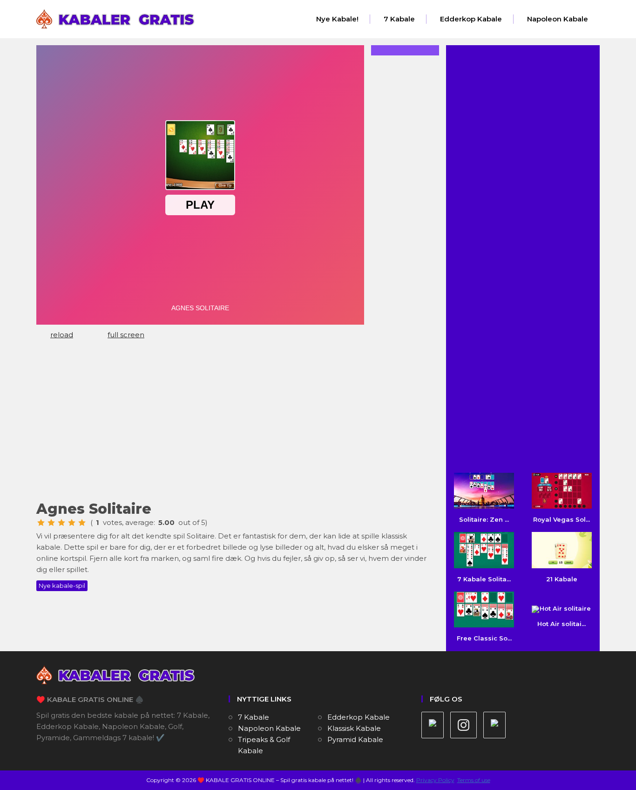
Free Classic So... (484, 638)
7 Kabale (399, 18)
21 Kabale (561, 578)
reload (61, 334)
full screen (126, 334)
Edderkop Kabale (471, 18)
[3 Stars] (61, 522)
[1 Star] (41, 522)
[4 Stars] (71, 522)
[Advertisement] (234, 424)
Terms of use (473, 779)
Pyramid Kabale (355, 739)
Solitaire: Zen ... (484, 519)
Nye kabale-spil (62, 585)
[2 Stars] (51, 522)
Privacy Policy (435, 779)
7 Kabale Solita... (484, 578)
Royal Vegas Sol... (561, 519)
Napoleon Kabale (557, 18)
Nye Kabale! (337, 18)
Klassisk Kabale (354, 728)
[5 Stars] (82, 522)
